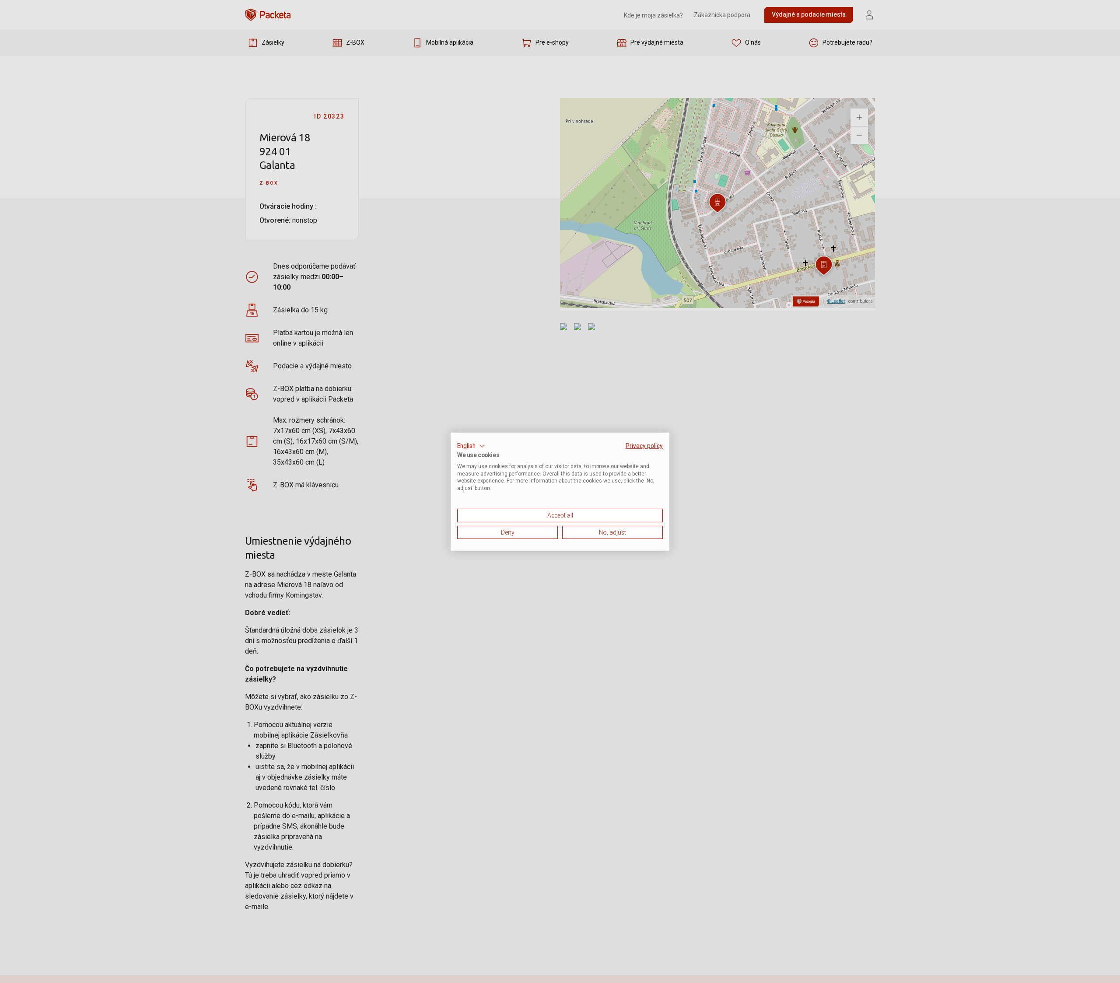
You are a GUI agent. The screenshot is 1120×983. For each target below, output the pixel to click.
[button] (471, 446)
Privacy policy (644, 445)
